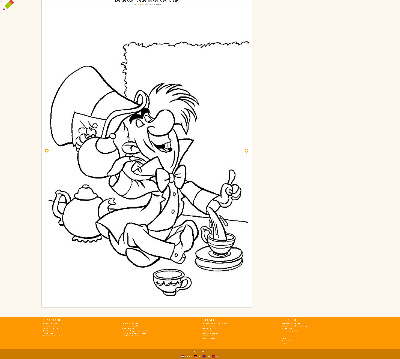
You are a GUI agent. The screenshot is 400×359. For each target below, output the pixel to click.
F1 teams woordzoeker (50, 328)
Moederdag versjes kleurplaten (53, 336)
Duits (199, 356)
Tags (242, 3)
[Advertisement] (146, 20)
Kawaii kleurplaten (48, 326)
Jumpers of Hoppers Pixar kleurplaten (135, 331)
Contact (284, 338)
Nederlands (188, 356)
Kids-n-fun (154, 3)
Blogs (181, 3)
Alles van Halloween (209, 331)
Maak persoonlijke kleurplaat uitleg (294, 326)
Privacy (284, 343)
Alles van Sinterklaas (209, 336)
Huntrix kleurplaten (128, 328)
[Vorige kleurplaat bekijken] (47, 150)
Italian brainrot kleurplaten (131, 336)
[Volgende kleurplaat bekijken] (245, 150)
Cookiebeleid (286, 341)
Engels (208, 356)
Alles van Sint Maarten (210, 333)
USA (216, 356)
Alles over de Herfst (209, 328)
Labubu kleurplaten (48, 331)
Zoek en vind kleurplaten (50, 323)
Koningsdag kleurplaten (130, 323)
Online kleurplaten (288, 328)
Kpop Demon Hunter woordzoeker (134, 333)
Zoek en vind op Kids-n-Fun (291, 331)
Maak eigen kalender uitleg (291, 323)
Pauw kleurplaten (48, 333)
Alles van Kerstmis (208, 338)
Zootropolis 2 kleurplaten (131, 326)
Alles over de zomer (209, 326)
